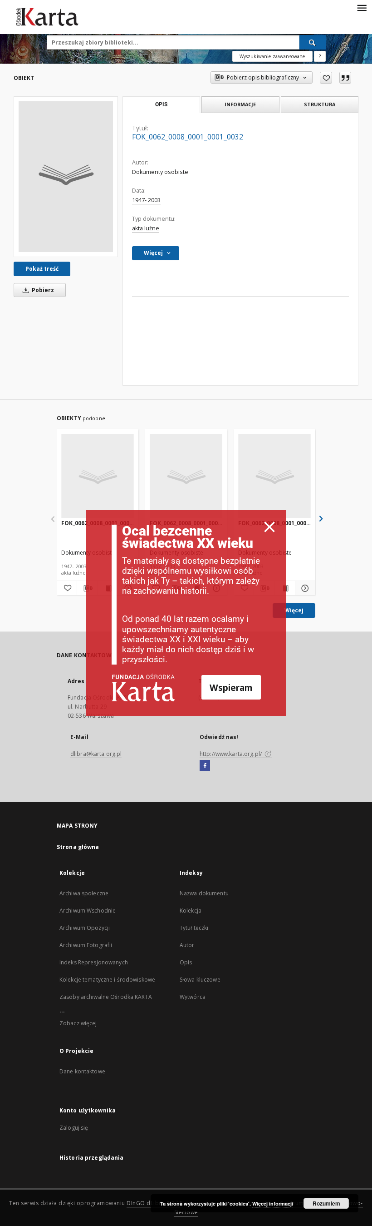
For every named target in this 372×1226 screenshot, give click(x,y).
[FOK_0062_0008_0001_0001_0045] (274, 476)
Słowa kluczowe (200, 979)
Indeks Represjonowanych (93, 962)
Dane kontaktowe (82, 1071)
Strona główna (78, 847)
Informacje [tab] (240, 104)
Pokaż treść (42, 269)
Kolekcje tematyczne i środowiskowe (107, 979)
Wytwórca (193, 997)
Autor (187, 945)
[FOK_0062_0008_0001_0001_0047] (97, 476)
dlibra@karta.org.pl (96, 754)
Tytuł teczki (194, 928)
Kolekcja (190, 910)
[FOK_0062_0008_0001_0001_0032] (66, 176)
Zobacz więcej (78, 1023)
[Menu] (361, 7)
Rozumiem (326, 1203)
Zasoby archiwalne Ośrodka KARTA (105, 997)
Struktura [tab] (319, 104)
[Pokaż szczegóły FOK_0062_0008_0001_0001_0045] (304, 588)
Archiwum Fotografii (85, 945)
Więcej (293, 610)
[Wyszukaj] (312, 42)
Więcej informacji (272, 1203)
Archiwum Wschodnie (87, 910)
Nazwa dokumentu (204, 893)
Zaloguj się (73, 1128)
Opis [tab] (161, 104)
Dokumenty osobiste (160, 172)
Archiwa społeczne (83, 893)
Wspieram (231, 687)
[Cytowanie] (345, 78)
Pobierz (42, 290)
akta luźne (145, 228)
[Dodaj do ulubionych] (326, 78)
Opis (186, 962)
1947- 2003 (146, 200)
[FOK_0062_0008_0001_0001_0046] (186, 476)
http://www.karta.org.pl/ (231, 754)
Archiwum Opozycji (84, 928)
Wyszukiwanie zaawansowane (272, 56)
